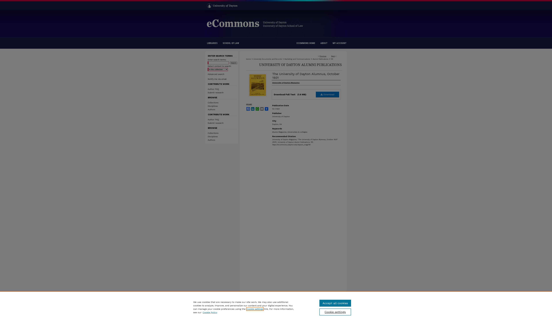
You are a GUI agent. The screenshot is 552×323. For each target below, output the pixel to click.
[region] (276, 307)
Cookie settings (255, 309)
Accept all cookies (335, 303)
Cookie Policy (210, 312)
